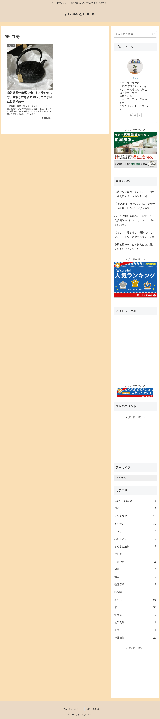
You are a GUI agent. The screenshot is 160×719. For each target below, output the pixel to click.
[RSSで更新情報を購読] (140, 115)
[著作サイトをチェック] (131, 115)
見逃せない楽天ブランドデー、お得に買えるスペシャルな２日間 (134, 194)
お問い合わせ (92, 709)
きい (135, 78)
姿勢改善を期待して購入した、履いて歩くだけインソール (134, 246)
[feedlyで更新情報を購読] (135, 115)
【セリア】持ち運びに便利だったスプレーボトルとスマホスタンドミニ (134, 234)
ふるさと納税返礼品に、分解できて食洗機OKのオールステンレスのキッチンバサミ (134, 220)
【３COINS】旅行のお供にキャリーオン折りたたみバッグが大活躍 (134, 206)
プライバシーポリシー (72, 709)
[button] (153, 34)
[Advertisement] (135, 439)
